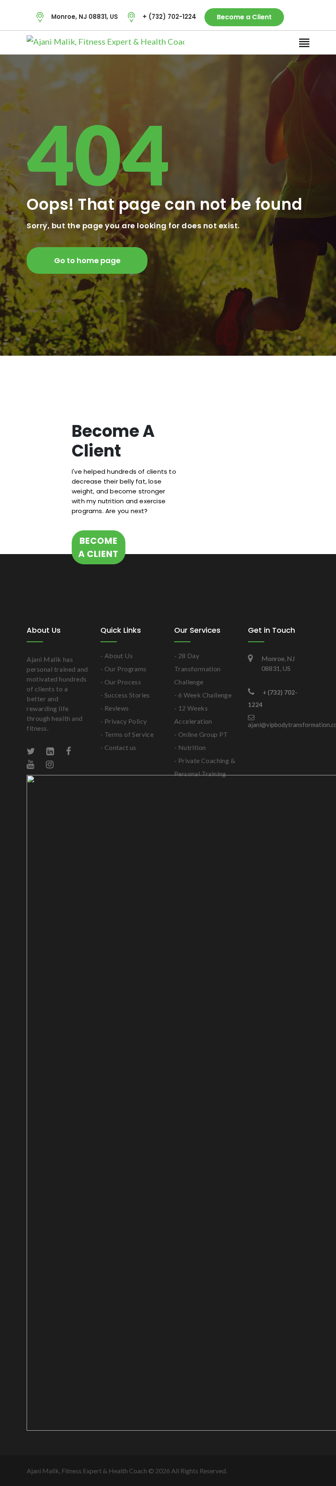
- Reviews (114, 708)
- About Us (116, 655)
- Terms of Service (127, 734)
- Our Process (120, 682)
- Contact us (118, 747)
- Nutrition (190, 747)
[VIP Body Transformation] (78, 42)
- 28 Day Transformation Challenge (197, 669)
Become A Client (98, 547)
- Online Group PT (201, 734)
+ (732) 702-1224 (169, 16)
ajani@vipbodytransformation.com (278, 724)
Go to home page (87, 260)
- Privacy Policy (123, 721)
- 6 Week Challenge (203, 695)
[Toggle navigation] (304, 43)
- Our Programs (123, 669)
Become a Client (244, 17)
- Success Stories (125, 695)
